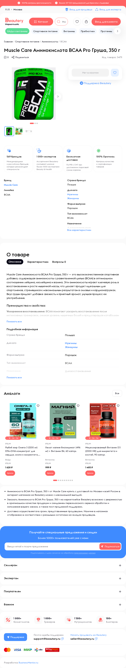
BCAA (63, 41)
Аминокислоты (50, 41)
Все (117, 393)
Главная (8, 41)
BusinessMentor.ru (28, 662)
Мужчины (72, 194)
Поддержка (17, 637)
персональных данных (84, 553)
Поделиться (22, 57)
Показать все (14, 321)
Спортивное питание (27, 41)
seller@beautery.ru (82, 638)
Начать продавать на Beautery (88, 634)
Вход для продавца (80, 9)
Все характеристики (79, 230)
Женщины (73, 198)
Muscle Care (11, 184)
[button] (117, 31)
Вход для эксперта (110, 9)
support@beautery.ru (47, 638)
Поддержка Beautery (97, 83)
